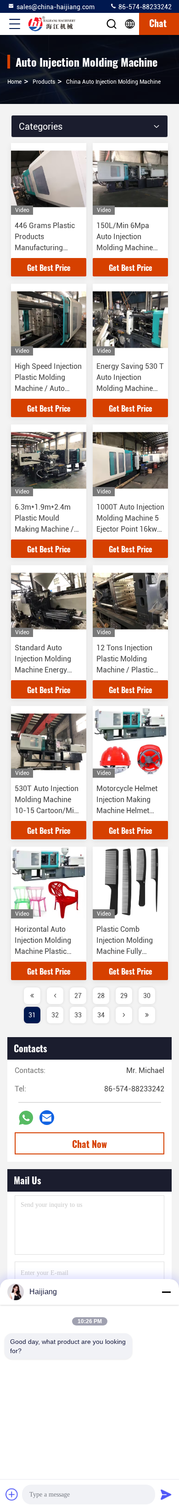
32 (55, 1015)
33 (78, 1015)
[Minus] (166, 1291)
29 (124, 995)
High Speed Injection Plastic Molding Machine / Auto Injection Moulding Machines (48, 388)
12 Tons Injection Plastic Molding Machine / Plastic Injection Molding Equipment (124, 669)
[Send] (166, 1494)
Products (44, 82)
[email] (47, 1118)
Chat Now (89, 1144)
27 (78, 995)
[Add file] (12, 1494)
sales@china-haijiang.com (56, 7)
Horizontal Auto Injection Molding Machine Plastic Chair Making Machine (43, 951)
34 (101, 1015)
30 (147, 995)
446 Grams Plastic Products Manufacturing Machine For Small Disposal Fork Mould (48, 247)
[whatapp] (26, 1117)
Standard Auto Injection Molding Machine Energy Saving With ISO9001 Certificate (46, 669)
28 (101, 995)
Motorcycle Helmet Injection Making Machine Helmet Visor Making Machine (126, 810)
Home (14, 82)
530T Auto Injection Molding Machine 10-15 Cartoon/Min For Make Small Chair (46, 810)
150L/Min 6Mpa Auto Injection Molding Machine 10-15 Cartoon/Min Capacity (128, 247)
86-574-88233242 (144, 7)
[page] (32, 995)
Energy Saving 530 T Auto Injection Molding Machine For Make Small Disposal (130, 388)
